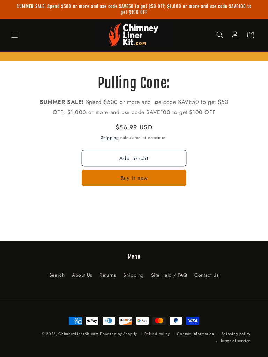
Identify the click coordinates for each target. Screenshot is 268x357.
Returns (107, 275)
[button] (14, 35)
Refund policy (157, 333)
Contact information (195, 333)
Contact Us (206, 275)
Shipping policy (236, 333)
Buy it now (134, 178)
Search (57, 275)
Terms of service (236, 340)
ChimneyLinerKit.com (78, 333)
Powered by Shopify (118, 333)
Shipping (110, 138)
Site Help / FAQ (169, 275)
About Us (82, 275)
